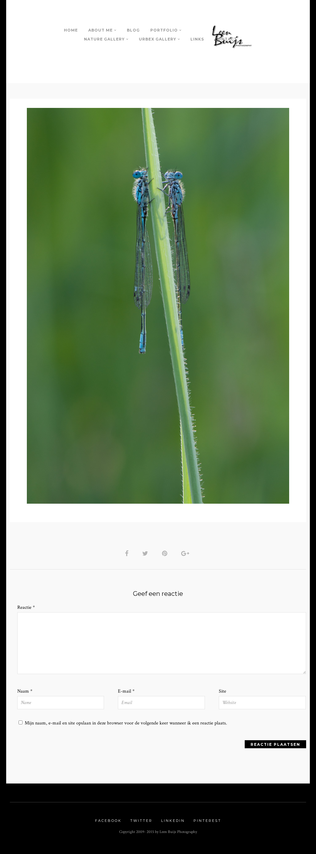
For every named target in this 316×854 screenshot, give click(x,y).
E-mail (126, 691)
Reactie (26, 607)
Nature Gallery (104, 39)
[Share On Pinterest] (166, 553)
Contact (225, 39)
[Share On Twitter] (146, 553)
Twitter (141, 820)
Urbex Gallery (157, 39)
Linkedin (173, 820)
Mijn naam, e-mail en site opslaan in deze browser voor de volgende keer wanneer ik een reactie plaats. (126, 723)
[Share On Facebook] (128, 553)
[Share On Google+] (186, 553)
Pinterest (207, 820)
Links (197, 39)
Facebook (108, 820)
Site (222, 691)
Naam (24, 691)
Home (71, 30)
